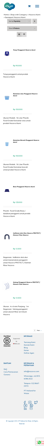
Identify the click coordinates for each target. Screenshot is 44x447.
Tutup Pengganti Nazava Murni (24, 50)
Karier (26, 350)
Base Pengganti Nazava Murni (24, 187)
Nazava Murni (34, 15)
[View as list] (24, 34)
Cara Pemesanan (11, 372)
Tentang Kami (29, 342)
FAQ (5, 369)
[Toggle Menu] (37, 6)
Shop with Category (19, 15)
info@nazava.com (31, 371)
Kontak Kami (29, 345)
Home (6, 15)
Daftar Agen (29, 353)
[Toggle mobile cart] (29, 6)
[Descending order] (34, 21)
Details (7, 58)
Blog (26, 348)
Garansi (7, 375)
